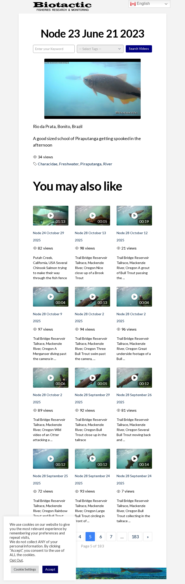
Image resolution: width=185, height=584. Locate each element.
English (143, 3)
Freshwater (69, 163)
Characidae (47, 163)
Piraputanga (90, 163)
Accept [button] (50, 569)
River (107, 163)
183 (135, 536)
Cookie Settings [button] (25, 569)
